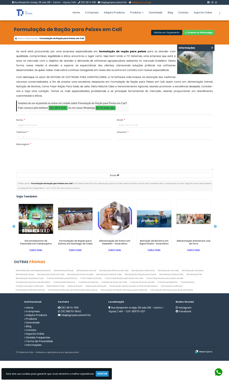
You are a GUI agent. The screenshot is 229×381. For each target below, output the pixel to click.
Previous (13, 226)
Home (76, 12)
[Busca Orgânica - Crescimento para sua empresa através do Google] (203, 351)
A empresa (33, 311)
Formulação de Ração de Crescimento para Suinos (73, 290)
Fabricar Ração (74, 286)
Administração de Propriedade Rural (33, 270)
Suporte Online (203, 12)
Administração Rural (64, 270)
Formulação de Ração (172, 286)
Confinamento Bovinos (64, 282)
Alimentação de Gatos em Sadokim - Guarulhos (114, 242)
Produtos (136, 12)
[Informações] (219, 12)
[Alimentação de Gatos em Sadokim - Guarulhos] (115, 218)
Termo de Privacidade (39, 341)
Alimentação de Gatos (193, 270)
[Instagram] (212, 2)
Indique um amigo (141, 2)
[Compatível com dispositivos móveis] (189, 352)
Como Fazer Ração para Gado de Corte (124, 278)
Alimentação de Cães (168, 270)
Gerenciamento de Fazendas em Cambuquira (36, 242)
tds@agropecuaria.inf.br (114, 2)
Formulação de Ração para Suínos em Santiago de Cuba (75, 242)
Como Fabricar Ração (91, 278)
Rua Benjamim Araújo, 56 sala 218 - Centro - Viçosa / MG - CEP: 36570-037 (136, 309)
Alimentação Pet (194, 274)
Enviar (113, 175)
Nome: (20, 120)
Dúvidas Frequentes (38, 337)
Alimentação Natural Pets (171, 274)
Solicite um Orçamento (166, 32)
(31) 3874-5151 (88, 2)
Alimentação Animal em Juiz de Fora (193, 242)
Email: (121, 120)
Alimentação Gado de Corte (50, 274)
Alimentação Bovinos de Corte (113, 270)
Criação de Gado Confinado (30, 286)
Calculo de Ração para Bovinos (62, 278)
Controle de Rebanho (167, 282)
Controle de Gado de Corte (114, 282)
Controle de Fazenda (88, 282)
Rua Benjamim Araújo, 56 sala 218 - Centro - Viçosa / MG (45, 2)
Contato (183, 12)
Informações (34, 345)
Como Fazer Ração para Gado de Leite (164, 278)
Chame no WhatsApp (199, 32)
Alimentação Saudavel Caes (30, 278)
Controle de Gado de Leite (142, 282)
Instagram (185, 307)
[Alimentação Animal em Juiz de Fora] (193, 218)
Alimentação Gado (25, 274)
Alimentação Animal (86, 270)
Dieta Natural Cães (55, 286)
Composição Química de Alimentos (33, 282)
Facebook (185, 311)
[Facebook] (208, 2)
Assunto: (123, 132)
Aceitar (102, 373)
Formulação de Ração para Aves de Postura (171, 290)
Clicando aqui (107, 108)
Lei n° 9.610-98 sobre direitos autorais (63, 188)
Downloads (155, 12)
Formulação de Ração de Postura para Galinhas (123, 290)
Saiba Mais (35, 250)
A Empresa (91, 12)
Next (215, 226)
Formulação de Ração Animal (30, 290)
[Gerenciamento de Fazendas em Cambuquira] (36, 218)
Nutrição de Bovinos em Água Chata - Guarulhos (154, 242)
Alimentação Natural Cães (109, 274)
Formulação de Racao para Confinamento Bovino (134, 286)
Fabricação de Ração (96, 286)
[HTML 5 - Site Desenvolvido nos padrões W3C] (168, 352)
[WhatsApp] (216, 2)
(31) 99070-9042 (71, 311)
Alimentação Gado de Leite (80, 274)
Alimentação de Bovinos (143, 270)
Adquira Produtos (114, 12)
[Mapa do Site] (159, 352)
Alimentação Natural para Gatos (140, 274)
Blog (170, 12)
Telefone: (22, 132)
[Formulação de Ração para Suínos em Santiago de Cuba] (75, 218)
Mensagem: (23, 144)
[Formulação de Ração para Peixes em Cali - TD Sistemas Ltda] (22, 12)
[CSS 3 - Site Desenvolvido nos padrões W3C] (178, 352)
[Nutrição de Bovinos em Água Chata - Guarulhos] (154, 218)
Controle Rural (187, 282)
